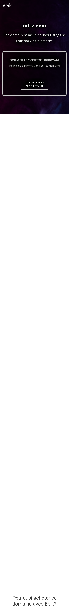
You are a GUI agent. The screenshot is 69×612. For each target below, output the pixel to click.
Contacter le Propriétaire (34, 84)
